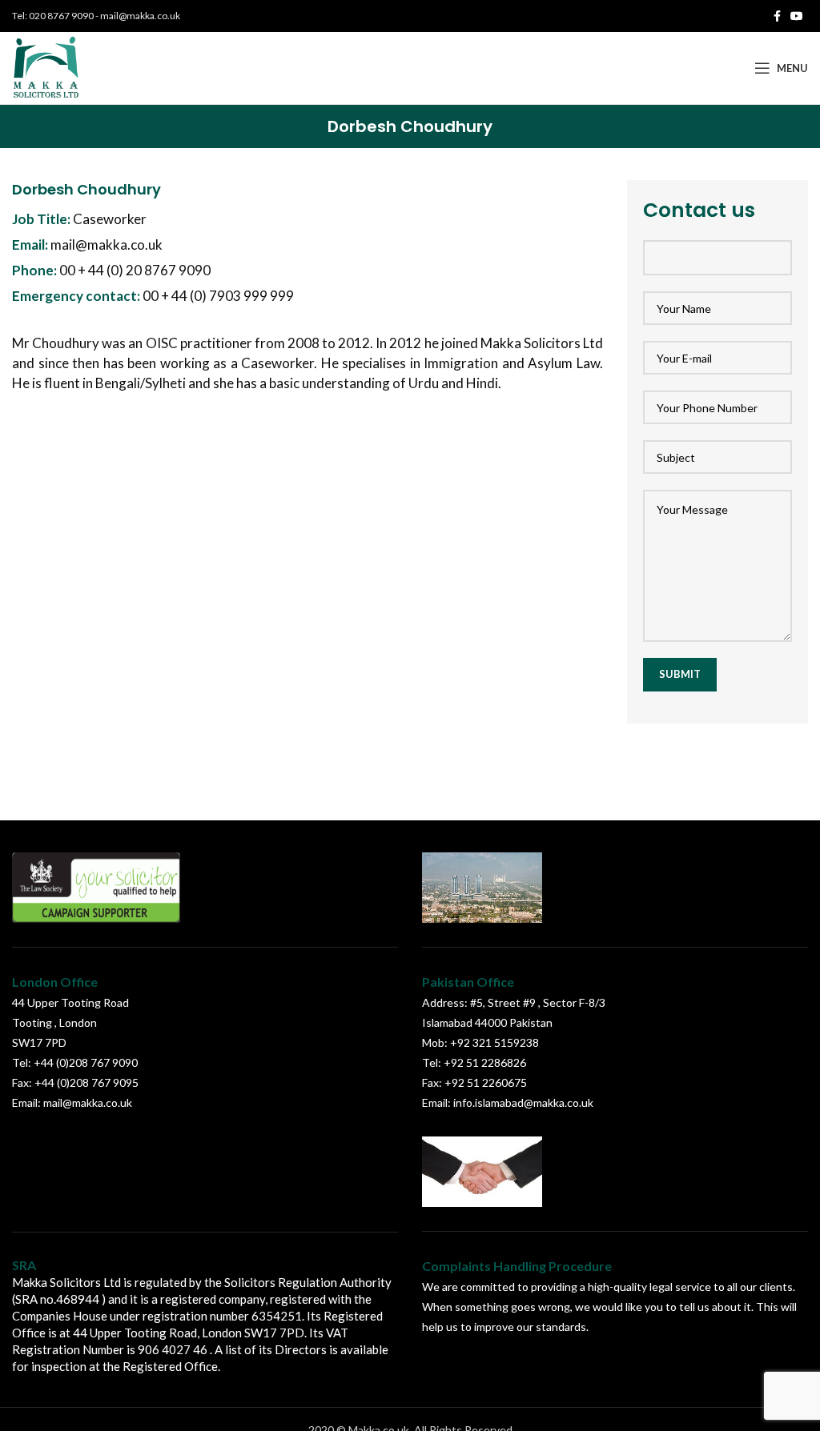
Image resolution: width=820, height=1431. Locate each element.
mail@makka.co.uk (140, 16)
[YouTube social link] (797, 16)
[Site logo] (47, 67)
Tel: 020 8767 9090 (53, 16)
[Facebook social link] (777, 16)
